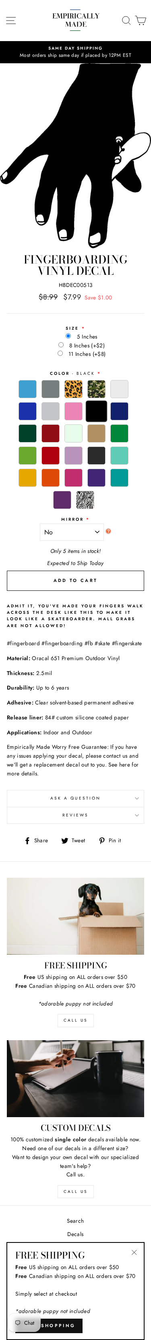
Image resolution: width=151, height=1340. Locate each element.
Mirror (72, 519)
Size (72, 328)
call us (75, 1020)
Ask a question (75, 798)
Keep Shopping (49, 1325)
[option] (75, 52)
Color (72, 373)
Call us (75, 1191)
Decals (75, 1234)
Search (75, 1221)
